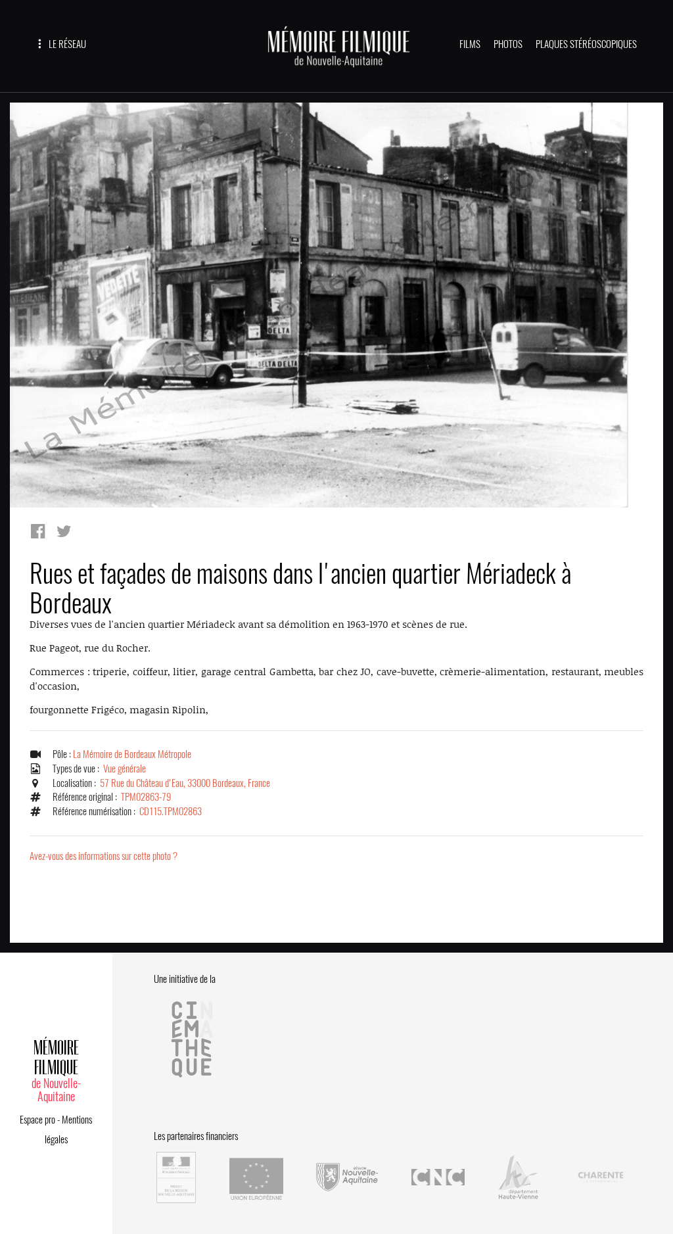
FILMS (469, 44)
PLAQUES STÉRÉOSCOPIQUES (586, 44)
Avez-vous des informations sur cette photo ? (103, 856)
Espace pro (37, 1119)
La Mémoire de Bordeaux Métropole (132, 754)
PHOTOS (508, 44)
